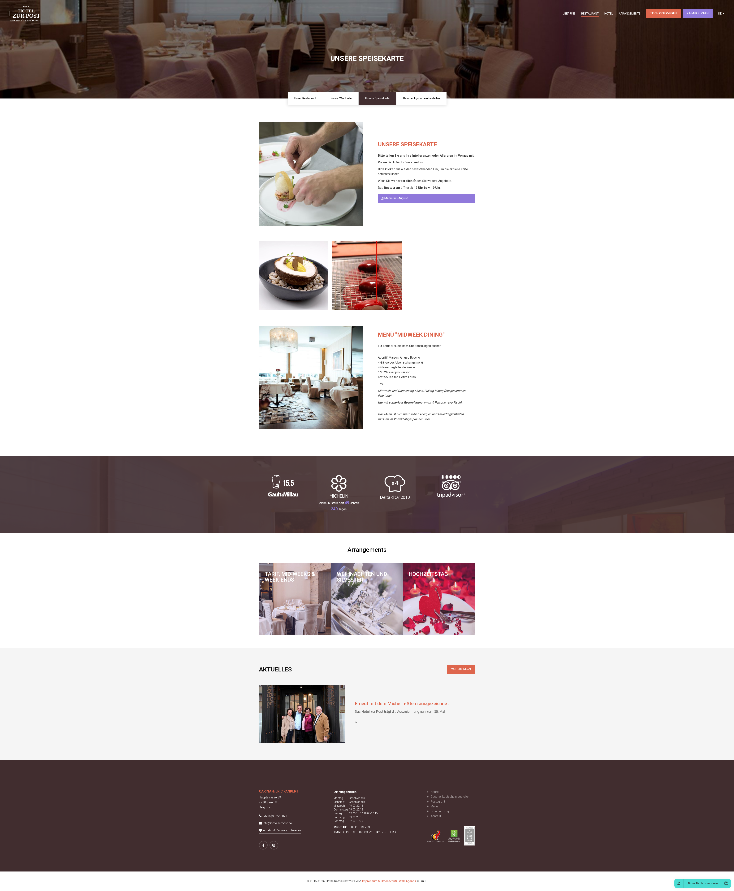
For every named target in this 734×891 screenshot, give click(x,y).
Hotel (608, 13)
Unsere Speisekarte (377, 98)
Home (434, 792)
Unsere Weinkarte (341, 98)
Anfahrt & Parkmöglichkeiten (282, 830)
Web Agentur (407, 881)
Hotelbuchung (439, 811)
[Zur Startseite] (26, 13)
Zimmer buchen (698, 13)
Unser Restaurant (305, 98)
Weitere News (461, 669)
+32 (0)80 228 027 (274, 816)
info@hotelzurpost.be (277, 823)
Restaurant (590, 13)
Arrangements (630, 13)
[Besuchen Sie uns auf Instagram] (274, 845)
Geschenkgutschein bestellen (421, 98)
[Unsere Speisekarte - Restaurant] (293, 275)
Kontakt (435, 816)
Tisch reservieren (663, 13)
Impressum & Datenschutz (380, 881)
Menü (434, 806)
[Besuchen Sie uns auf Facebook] (263, 845)
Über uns (569, 13)
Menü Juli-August (395, 198)
